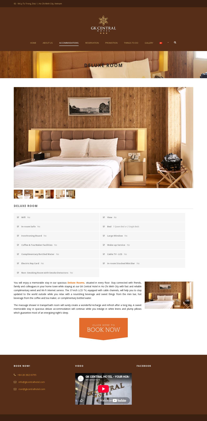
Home (33, 42)
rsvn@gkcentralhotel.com (32, 389)
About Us (48, 42)
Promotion (111, 42)
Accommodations (69, 42)
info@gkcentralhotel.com (32, 382)
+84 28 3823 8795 (26, 374)
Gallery (149, 42)
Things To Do (131, 42)
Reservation (92, 42)
